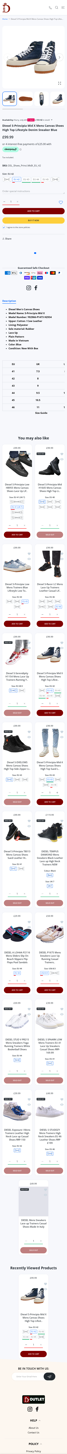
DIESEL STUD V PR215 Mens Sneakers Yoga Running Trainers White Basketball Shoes (17, 1044)
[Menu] (63, 7)
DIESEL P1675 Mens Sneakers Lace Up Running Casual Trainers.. (50, 957)
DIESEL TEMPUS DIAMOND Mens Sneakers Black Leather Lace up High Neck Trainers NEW (50, 858)
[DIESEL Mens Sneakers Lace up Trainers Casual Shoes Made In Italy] (33, 1201)
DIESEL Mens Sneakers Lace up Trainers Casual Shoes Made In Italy (33, 1223)
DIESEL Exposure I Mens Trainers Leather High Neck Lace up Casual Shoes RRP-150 (17, 1134)
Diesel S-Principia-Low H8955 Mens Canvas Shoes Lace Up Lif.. (17, 488)
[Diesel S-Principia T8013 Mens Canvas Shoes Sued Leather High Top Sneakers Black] (17, 833)
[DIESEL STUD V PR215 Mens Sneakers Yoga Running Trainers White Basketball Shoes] (17, 1021)
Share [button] (8, 238)
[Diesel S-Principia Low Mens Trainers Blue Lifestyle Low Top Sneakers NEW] (17, 565)
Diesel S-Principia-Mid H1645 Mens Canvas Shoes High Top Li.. (50, 488)
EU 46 (53, 784)
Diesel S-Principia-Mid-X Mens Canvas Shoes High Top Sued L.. (50, 765)
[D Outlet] (6, 7)
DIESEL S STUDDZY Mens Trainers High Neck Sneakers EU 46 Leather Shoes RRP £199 (50, 1136)
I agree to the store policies (18, 227)
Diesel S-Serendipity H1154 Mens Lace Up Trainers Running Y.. (17, 676)
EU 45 (46, 179)
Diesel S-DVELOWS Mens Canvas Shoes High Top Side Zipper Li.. (17, 765)
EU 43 (26, 179)
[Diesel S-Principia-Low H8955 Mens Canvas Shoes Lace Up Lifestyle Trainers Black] (17, 466)
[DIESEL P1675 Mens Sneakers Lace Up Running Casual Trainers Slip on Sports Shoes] (50, 934)
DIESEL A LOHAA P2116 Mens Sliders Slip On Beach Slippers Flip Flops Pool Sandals (17, 957)
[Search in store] (56, 7)
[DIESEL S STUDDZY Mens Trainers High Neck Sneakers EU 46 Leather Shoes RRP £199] (50, 1111)
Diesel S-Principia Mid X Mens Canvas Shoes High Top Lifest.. (50, 676)
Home (5, 19)
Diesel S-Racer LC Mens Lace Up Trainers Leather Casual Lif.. (50, 587)
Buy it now (33, 220)
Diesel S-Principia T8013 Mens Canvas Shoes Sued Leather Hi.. (17, 854)
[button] (59, 57)
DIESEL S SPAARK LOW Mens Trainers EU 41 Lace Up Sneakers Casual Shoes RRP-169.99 (50, 1046)
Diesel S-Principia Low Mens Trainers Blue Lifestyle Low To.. (17, 587)
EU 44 (36, 179)
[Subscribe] (49, 1381)
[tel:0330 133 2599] (50, 7)
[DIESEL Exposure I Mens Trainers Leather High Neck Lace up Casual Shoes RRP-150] (17, 1111)
